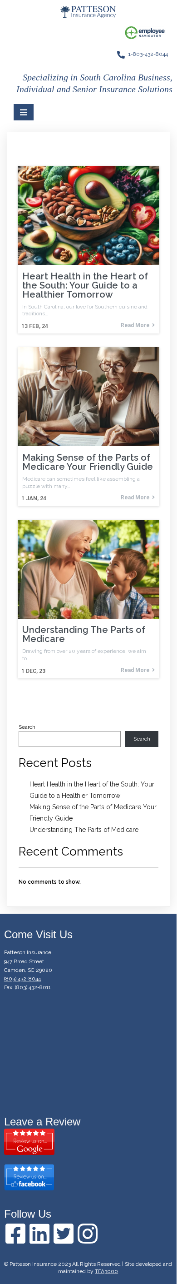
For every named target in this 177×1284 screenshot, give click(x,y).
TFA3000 (106, 1271)
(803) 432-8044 (22, 978)
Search (27, 727)
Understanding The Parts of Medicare (84, 829)
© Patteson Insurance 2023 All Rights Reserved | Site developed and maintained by (88, 1267)
